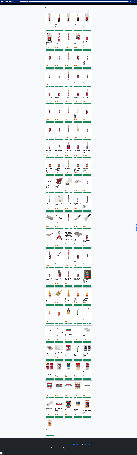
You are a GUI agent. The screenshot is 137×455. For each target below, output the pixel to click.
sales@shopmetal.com (75, 444)
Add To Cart (49, 30)
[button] (16, 1)
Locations (57, 440)
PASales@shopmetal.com (87, 444)
